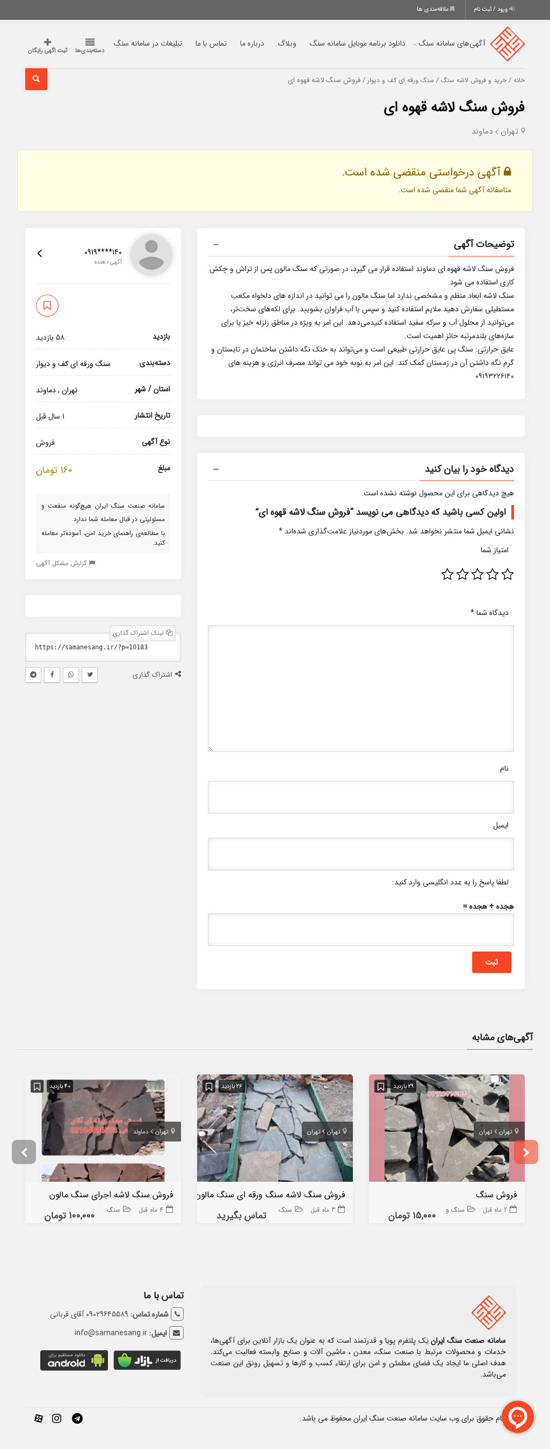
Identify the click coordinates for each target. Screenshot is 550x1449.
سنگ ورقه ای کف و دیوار (400, 80)
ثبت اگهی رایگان (47, 50)
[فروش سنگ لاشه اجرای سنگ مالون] (103, 1130)
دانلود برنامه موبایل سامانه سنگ (358, 43)
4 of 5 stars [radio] (462, 574)
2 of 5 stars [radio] (492, 574)
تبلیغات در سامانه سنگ (148, 43)
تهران (509, 131)
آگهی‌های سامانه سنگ (452, 43)
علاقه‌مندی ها (433, 9)
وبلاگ (287, 43)
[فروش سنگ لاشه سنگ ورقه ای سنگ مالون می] (275, 1130)
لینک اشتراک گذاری (139, 633)
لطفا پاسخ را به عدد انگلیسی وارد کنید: (450, 882)
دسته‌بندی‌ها (89, 50)
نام (504, 768)
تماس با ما (211, 43)
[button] (361, 245)
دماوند (482, 131)
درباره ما (252, 43)
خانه (519, 80)
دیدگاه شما (490, 613)
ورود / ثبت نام (491, 9)
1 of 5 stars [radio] (507, 574)
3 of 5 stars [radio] (477, 574)
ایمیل (501, 825)
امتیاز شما (495, 550)
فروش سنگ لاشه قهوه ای (454, 108)
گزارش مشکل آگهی (62, 563)
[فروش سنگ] (447, 1130)
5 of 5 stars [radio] (447, 574)
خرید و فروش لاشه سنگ (473, 80)
